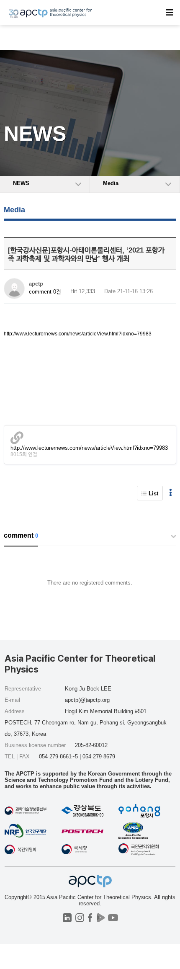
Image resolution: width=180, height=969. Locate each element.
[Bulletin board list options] (170, 493)
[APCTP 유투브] (113, 917)
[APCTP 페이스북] (90, 917)
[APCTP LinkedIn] (67, 917)
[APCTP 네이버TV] (100, 917)
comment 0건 (45, 292)
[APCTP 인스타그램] (80, 917)
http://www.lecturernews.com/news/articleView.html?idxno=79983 (78, 334)
